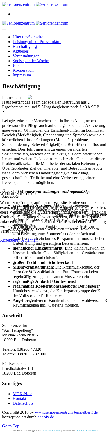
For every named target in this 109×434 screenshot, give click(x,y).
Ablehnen (29, 240)
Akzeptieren (10, 240)
